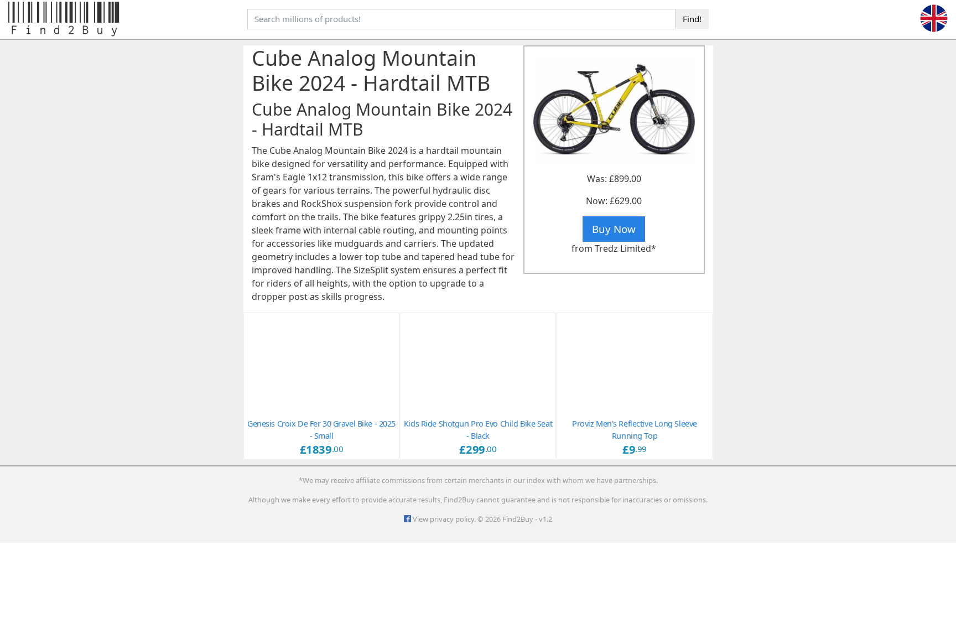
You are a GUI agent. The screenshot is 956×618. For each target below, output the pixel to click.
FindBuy (65, 19)
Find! (692, 18)
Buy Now (614, 229)
